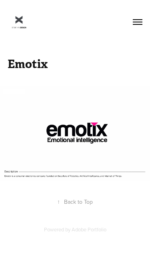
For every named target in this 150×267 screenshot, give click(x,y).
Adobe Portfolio (89, 229)
